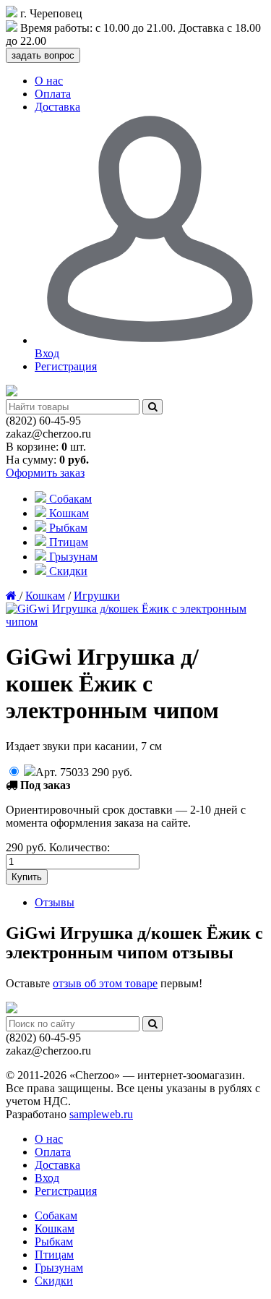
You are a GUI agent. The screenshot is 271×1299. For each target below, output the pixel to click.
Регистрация (66, 366)
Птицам (67, 542)
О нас (49, 80)
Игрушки (97, 595)
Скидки (66, 571)
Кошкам (67, 513)
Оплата (53, 94)
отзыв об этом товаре (105, 983)
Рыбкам (66, 527)
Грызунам (72, 556)
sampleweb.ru (101, 1114)
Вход (47, 1178)
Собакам (69, 499)
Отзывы (54, 902)
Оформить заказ (45, 473)
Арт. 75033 (83, 772)
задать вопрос (43, 55)
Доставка (57, 107)
